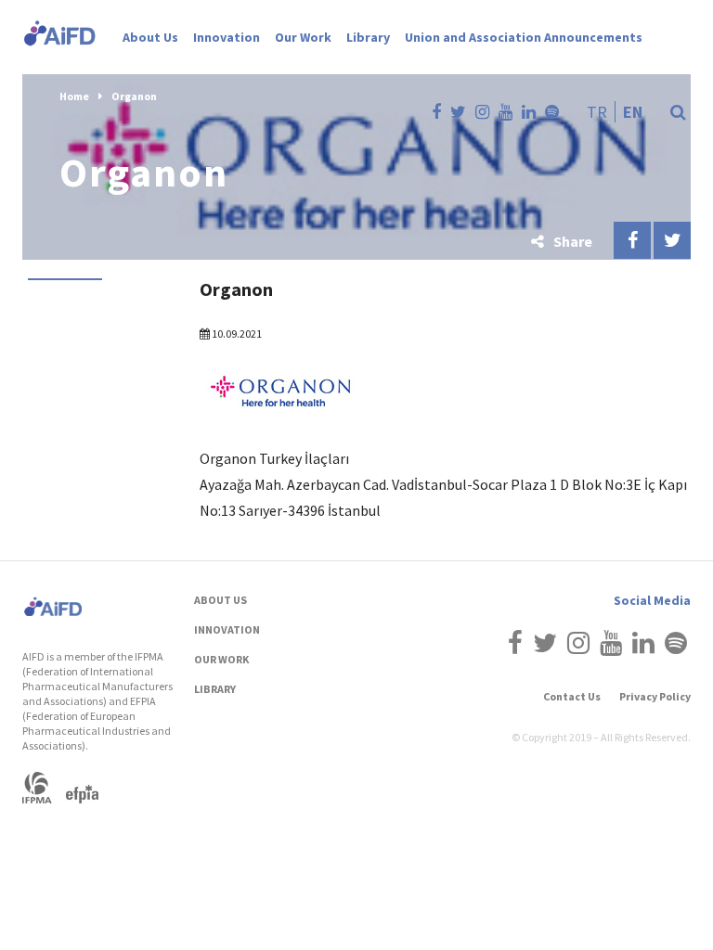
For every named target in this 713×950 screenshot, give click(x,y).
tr (597, 111)
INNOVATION (227, 629)
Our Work (303, 37)
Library (368, 37)
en (632, 111)
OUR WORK (221, 659)
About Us (150, 37)
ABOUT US (220, 600)
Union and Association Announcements (523, 37)
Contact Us (572, 696)
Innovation (226, 37)
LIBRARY (215, 689)
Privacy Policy (655, 696)
